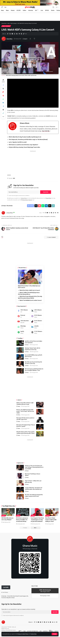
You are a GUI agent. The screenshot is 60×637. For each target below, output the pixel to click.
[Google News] (41, 622)
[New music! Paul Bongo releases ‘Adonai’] (20, 476)
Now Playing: (5, 592)
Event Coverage (6, 26)
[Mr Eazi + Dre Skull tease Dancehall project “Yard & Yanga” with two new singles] (40, 411)
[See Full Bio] (50, 131)
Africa (19, 414)
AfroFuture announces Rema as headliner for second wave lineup (22, 519)
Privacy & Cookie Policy (22, 634)
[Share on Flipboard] (3, 92)
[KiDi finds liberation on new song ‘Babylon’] (8, 512)
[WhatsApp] (23, 326)
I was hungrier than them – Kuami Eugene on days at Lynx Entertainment (37, 519)
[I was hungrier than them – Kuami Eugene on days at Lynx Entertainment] (37, 512)
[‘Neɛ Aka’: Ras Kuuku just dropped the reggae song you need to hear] (20, 496)
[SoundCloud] (58, 213)
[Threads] (37, 332)
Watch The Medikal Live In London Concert (31, 300)
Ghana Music (9, 38)
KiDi (14, 178)
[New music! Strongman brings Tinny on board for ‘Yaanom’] (40, 427)
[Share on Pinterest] (12, 34)
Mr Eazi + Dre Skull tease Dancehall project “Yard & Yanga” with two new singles (25, 411)
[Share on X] (10, 34)
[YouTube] (47, 213)
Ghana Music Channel (27, 199)
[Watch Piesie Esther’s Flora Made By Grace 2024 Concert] (30, 277)
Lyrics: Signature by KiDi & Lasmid (17, 142)
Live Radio (5, 587)
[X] (37, 310)
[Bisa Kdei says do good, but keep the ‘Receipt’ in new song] (20, 364)
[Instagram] (49, 213)
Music (27, 351)
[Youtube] (23, 321)
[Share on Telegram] (19, 34)
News (27, 344)
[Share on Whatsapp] (15, 34)
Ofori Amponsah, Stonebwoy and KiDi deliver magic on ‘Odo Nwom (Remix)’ (28, 139)
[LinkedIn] (55, 213)
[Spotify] (23, 332)
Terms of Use (33, 634)
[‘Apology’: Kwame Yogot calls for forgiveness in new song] (20, 350)
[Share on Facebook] (8, 34)
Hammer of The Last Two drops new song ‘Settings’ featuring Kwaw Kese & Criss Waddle (34, 467)
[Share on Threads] (21, 34)
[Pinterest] (51, 213)
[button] (54, 634)
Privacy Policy (48, 198)
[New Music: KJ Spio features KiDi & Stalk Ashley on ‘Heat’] (52, 512)
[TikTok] (53, 213)
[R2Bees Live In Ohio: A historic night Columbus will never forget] (40, 404)
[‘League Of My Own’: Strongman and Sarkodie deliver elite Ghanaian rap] (20, 489)
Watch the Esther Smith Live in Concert (30, 290)
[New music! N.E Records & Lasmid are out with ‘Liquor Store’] (40, 420)
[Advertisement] (33, 162)
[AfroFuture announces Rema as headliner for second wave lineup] (22, 512)
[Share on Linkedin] (17, 34)
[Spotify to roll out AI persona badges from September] (20, 343)
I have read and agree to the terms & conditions (19, 195)
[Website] (43, 213)
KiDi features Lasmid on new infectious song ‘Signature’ (23, 144)
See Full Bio (46, 131)
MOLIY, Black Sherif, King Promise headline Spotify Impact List (25, 137)
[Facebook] (45, 213)
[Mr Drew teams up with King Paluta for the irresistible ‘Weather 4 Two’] (20, 371)
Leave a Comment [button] (52, 237)
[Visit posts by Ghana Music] (3, 213)
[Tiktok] (37, 321)
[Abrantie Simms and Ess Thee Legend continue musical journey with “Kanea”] (40, 433)
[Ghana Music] (30, 7)
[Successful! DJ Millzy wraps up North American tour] (20, 357)
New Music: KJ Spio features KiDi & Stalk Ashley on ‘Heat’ (50, 519)
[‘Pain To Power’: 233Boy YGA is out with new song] (20, 482)
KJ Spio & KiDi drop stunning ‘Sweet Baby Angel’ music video (24, 147)
